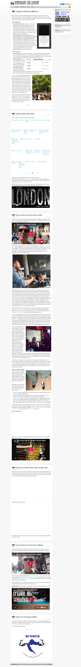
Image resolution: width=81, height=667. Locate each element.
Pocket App (15, 392)
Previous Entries (14, 664)
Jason (31, 407)
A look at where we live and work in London (28, 215)
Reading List (23, 6)
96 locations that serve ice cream (24, 578)
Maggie (49, 407)
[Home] (12, 7)
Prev (28, 104)
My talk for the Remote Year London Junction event (31, 467)
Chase (15, 408)
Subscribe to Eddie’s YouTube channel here (24, 587)
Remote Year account (30, 408)
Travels (21, 13)
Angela (46, 407)
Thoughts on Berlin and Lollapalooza (26, 11)
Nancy (41, 407)
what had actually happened (43, 322)
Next (37, 172)
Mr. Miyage (19, 297)
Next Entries (49, 664)
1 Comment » (49, 13)
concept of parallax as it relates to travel (37, 575)
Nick (12, 408)
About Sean (17, 6)
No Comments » (48, 115)
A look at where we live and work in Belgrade (29, 545)
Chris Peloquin (24, 184)
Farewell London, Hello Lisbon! (24, 114)
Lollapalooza (14, 75)
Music (32, 6)
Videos (28, 6)
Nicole (18, 408)
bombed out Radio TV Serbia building (31, 577)
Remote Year (17, 13)
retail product (44, 251)
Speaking (21, 469)
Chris (36, 407)
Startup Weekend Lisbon (20, 97)
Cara (43, 407)
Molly (38, 407)
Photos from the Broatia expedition (26, 617)
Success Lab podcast (20, 312)
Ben (34, 407)
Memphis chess (16, 398)
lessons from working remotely (21, 309)
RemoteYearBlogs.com (27, 179)
